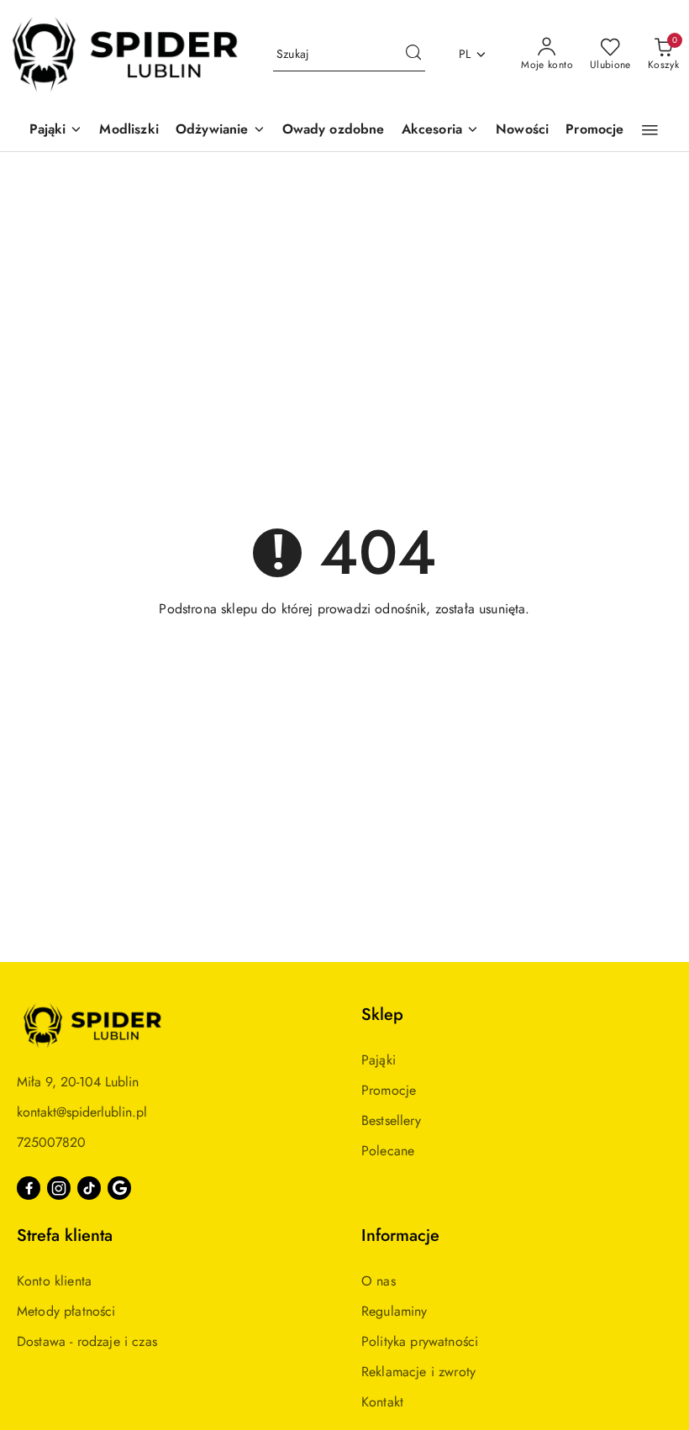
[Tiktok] (89, 1188)
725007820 (51, 1142)
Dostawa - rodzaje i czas (87, 1341)
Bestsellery (391, 1120)
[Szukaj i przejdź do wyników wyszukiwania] (413, 54)
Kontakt (382, 1402)
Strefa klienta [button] (65, 1235)
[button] (56, 130)
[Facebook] (28, 1188)
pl (465, 53)
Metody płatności (66, 1311)
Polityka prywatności (419, 1341)
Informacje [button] (400, 1235)
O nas (378, 1281)
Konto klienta (54, 1281)
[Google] (119, 1188)
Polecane (387, 1150)
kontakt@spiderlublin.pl (82, 1112)
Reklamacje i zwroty (418, 1371)
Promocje (388, 1090)
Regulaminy (394, 1311)
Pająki (378, 1060)
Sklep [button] (382, 1014)
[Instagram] (59, 1188)
